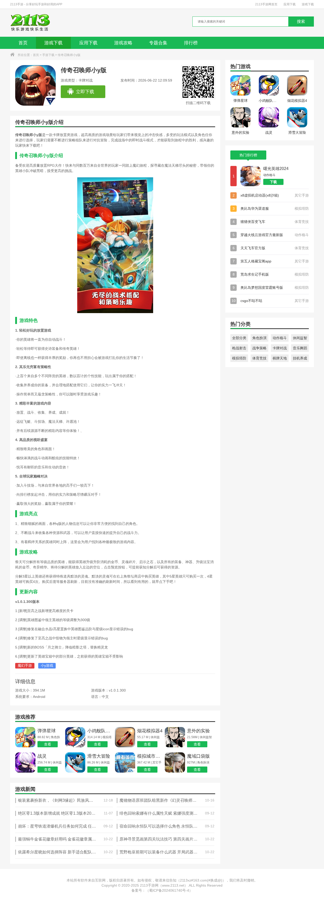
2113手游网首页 (266, 4)
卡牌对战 (280, 348)
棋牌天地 (280, 358)
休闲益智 (300, 338)
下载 (273, 182)
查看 (47, 744)
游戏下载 (308, 4)
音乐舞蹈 (300, 348)
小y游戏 (47, 665)
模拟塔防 (239, 358)
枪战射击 (239, 348)
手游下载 (48, 55)
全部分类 (239, 338)
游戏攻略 (123, 42)
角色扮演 (259, 338)
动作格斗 (280, 338)
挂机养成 (300, 358)
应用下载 (290, 4)
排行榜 (191, 42)
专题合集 (158, 42)
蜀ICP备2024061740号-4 (169, 890)
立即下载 (85, 91)
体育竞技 (259, 358)
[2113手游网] (33, 22)
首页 (23, 42)
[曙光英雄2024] (250, 176)
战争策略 (259, 348)
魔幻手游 (25, 665)
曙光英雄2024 (276, 168)
